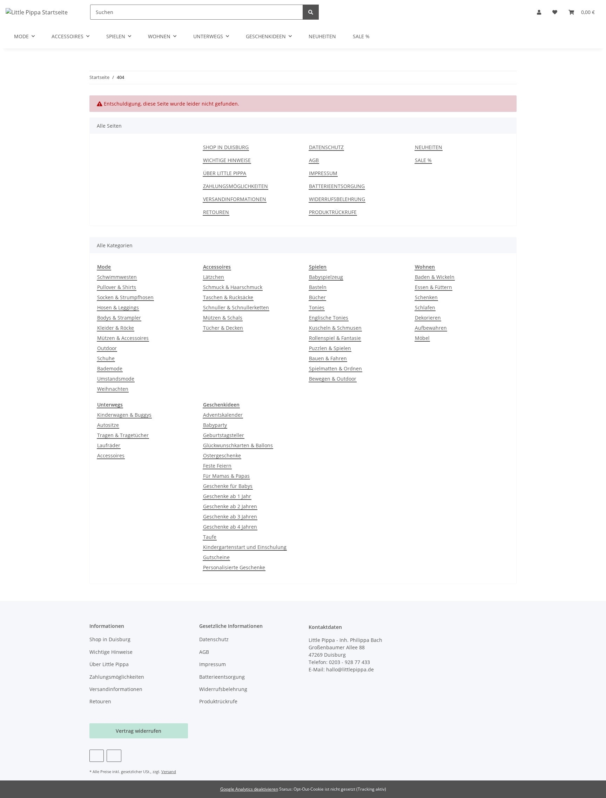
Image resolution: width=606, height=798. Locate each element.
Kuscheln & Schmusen (335, 327)
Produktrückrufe (333, 212)
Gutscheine (216, 557)
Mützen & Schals (222, 317)
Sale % (361, 36)
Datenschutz (326, 147)
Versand (168, 771)
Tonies (316, 307)
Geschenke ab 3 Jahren (230, 516)
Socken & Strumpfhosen (125, 297)
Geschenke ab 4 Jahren (230, 526)
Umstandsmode (115, 378)
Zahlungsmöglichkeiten (235, 186)
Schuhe (106, 358)
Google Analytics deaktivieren (249, 789)
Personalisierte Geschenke (234, 567)
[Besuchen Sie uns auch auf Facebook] (96, 756)
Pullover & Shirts (116, 287)
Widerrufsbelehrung (337, 199)
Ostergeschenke (222, 455)
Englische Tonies (328, 317)
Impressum (323, 173)
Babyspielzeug (326, 277)
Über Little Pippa (224, 173)
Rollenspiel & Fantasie (335, 338)
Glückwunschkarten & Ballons (238, 445)
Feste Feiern (217, 465)
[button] (539, 12)
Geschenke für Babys (227, 486)
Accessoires (110, 455)
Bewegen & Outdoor (332, 378)
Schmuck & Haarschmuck (232, 287)
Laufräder (108, 445)
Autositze (108, 425)
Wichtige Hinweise (227, 160)
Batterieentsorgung (337, 186)
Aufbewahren (431, 327)
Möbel (422, 338)
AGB (314, 160)
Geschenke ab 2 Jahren (230, 506)
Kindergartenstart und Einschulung (245, 547)
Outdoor (107, 348)
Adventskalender (223, 414)
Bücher (317, 297)
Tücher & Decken (223, 327)
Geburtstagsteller (223, 435)
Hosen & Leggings (118, 307)
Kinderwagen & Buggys (124, 414)
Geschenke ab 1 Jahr (227, 496)
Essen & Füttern (433, 287)
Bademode (109, 368)
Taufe (209, 537)
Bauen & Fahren (328, 358)
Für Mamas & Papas (226, 475)
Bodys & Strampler (119, 317)
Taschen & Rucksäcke (228, 297)
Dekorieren (428, 317)
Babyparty (215, 425)
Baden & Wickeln (434, 277)
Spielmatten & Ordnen (335, 368)
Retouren (216, 212)
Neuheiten (322, 36)
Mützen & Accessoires (123, 338)
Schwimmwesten (117, 277)
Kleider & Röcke (115, 327)
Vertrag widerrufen (138, 730)
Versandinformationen (234, 199)
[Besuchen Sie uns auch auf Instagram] (114, 756)
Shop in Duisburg (226, 147)
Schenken (426, 297)
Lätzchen (213, 277)
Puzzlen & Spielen (330, 348)
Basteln (317, 287)
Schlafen (425, 307)
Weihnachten (112, 388)
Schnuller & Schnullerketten (236, 307)
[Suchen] (311, 12)
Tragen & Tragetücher (123, 435)
